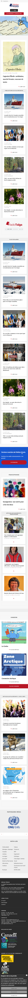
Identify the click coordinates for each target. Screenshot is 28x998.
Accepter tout (14, 995)
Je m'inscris (14, 462)
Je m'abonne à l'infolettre (14, 13)
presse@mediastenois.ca (7, 923)
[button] (14, 10)
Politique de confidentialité (7, 985)
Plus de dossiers (14, 686)
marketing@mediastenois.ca (19, 921)
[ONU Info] (14, 822)
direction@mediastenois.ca (12, 919)
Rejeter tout (14, 988)
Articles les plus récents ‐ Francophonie (14, 514)
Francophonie (14, 475)
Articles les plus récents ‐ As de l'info (14, 696)
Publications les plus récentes (14, 90)
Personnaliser (14, 992)
